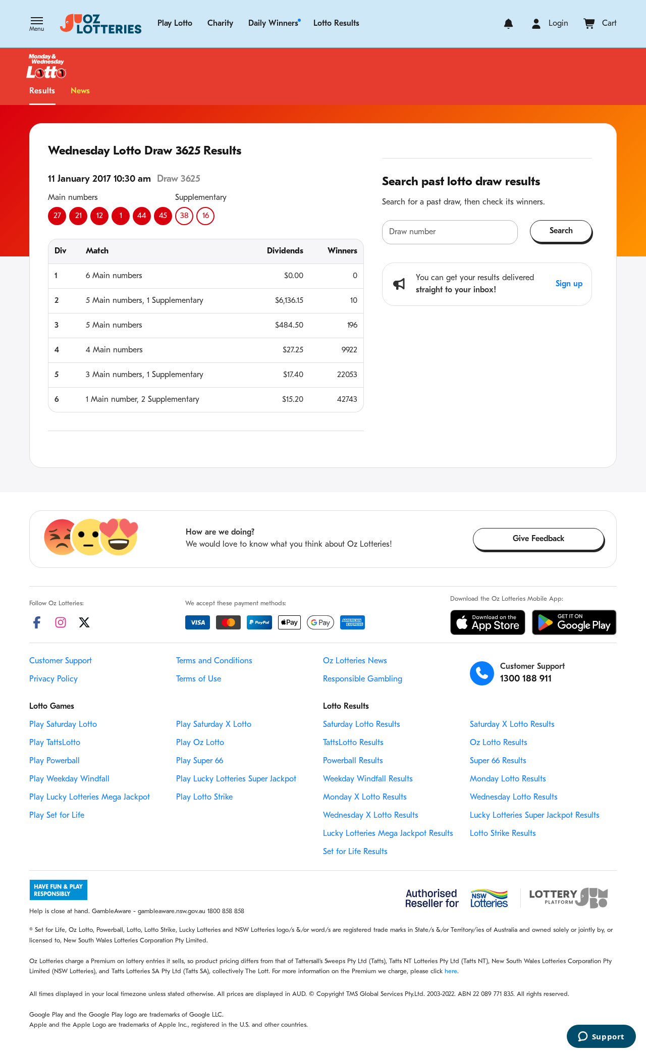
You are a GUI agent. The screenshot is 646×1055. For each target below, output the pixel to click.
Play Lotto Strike (204, 798)
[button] (36, 25)
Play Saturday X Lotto (213, 725)
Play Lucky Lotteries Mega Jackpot (89, 798)
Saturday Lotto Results (361, 725)
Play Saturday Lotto (63, 725)
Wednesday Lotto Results (514, 798)
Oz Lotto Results (498, 743)
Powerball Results (353, 761)
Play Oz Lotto (200, 743)
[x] (84, 622)
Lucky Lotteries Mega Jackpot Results (388, 834)
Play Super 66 (199, 761)
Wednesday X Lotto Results (370, 816)
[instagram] (60, 622)
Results (42, 91)
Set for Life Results (355, 852)
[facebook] (36, 622)
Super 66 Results (498, 761)
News (80, 91)
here (451, 971)
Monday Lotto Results (508, 779)
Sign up (569, 284)
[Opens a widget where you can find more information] (601, 1037)
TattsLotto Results (353, 743)
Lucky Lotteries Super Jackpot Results (535, 816)
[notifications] (508, 24)
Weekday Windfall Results (368, 779)
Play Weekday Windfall (69, 779)
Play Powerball (54, 761)
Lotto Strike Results (503, 834)
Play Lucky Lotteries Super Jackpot (236, 779)
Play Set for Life (56, 816)
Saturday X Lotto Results (512, 725)
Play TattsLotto (54, 743)
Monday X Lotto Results (365, 798)
